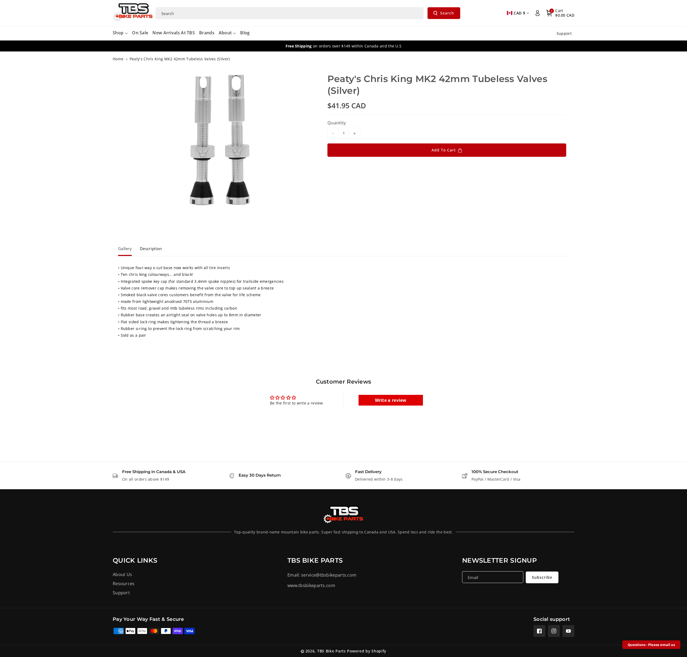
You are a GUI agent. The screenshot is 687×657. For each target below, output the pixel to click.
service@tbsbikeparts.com (328, 575)
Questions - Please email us (651, 644)
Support (121, 593)
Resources (124, 584)
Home (118, 58)
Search (447, 13)
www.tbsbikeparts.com (311, 585)
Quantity (336, 123)
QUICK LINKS (135, 560)
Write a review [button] (391, 400)
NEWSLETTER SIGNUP (499, 560)
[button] (560, 13)
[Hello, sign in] (537, 13)
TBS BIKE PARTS (315, 560)
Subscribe (542, 577)
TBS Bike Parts (331, 651)
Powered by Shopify (366, 651)
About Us (122, 574)
